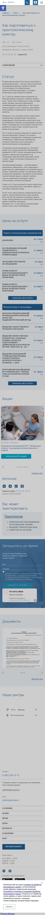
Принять (9, 907)
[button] (3, 8)
